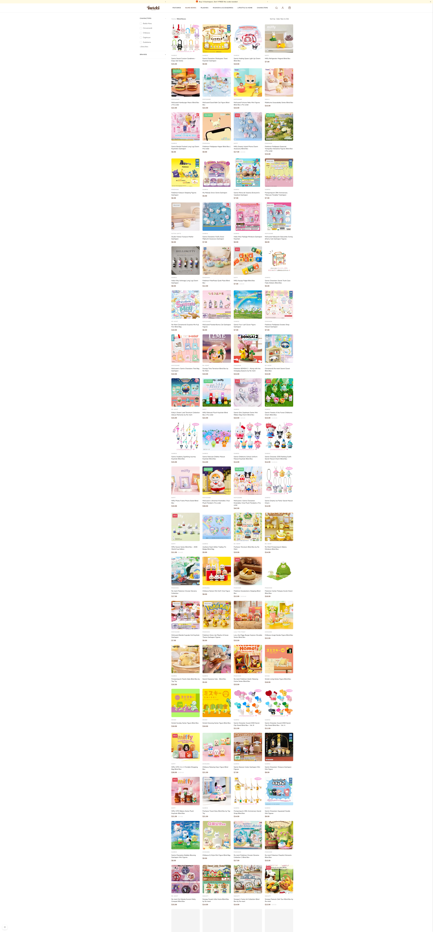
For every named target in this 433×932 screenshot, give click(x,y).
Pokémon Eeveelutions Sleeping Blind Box (247, 592)
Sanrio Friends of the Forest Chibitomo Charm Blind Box (278, 413)
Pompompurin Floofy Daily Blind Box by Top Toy (185, 680)
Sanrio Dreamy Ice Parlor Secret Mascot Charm (279, 502)
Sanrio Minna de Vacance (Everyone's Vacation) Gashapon (247, 194)
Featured (177, 8)
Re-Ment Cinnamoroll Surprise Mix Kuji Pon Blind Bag (185, 326)
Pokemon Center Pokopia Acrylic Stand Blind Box (278, 592)
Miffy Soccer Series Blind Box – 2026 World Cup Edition (184, 548)
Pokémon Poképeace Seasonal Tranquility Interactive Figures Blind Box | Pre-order (279, 148)
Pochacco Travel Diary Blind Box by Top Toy (216, 812)
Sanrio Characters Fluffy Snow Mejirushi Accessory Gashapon (213, 238)
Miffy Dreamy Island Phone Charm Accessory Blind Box (246, 147)
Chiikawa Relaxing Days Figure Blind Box (215, 768)
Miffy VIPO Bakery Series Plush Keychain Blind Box (182, 812)
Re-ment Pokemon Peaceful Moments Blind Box (278, 856)
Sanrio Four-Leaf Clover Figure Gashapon (245, 326)
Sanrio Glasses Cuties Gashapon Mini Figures (247, 768)
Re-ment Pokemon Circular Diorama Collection (184, 592)
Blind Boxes (190, 8)
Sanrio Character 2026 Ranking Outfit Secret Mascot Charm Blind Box (278, 458)
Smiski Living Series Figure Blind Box (278, 679)
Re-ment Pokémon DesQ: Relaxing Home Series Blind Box (246, 680)
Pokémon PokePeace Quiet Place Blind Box (216, 282)
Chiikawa (146, 33)
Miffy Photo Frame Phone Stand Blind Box (184, 502)
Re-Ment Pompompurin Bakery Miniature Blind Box (276, 548)
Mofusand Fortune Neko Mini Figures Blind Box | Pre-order (247, 103)
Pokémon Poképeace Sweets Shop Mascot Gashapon (277, 326)
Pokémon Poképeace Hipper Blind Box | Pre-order (216, 147)
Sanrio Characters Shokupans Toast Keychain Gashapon (215, 59)
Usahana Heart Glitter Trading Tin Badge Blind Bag (214, 548)
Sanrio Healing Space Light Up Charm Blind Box (247, 59)
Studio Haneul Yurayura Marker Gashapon (182, 238)
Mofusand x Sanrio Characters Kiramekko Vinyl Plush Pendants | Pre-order (247, 503)
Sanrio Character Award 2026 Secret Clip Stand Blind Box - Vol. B (246, 724)
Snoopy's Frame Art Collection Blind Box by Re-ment (246, 900)
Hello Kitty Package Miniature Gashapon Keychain (248, 238)
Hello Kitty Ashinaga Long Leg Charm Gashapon (184, 282)
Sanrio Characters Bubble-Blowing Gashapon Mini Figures (183, 856)
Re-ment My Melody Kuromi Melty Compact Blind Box (183, 900)
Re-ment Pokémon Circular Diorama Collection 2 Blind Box (246, 856)
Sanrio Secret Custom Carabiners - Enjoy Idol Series (183, 59)
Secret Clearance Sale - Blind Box (214, 679)
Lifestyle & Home (245, 8)
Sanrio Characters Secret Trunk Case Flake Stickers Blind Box (277, 282)
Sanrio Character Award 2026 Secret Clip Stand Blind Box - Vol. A (278, 724)
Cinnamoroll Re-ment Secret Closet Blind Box (277, 369)
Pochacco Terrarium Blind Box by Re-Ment (247, 548)
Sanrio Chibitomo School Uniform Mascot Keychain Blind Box (245, 458)
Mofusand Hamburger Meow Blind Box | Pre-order (185, 103)
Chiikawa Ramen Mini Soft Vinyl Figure (216, 591)
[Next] (267, 1)
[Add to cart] (196, 50)
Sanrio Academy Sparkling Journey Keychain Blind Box (183, 458)
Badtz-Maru (147, 23)
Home (173, 19)
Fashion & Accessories (223, 8)
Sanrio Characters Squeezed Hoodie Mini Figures (277, 812)
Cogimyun (147, 37)
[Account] (283, 9)
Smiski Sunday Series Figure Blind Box (185, 723)
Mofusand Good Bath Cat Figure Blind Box (216, 103)
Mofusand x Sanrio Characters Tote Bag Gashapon (185, 369)
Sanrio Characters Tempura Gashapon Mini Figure (278, 768)
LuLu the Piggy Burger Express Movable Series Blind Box (248, 636)
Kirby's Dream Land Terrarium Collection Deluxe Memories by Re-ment (185, 413)
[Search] (276, 7)
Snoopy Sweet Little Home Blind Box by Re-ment (216, 900)
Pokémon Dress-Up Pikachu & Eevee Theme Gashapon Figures (215, 636)
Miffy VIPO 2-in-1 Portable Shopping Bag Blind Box (184, 768)
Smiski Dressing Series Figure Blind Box (217, 723)
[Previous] (165, 1)
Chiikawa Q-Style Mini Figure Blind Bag (216, 855)
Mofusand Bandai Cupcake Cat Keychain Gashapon (185, 636)
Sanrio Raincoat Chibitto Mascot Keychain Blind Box (214, 458)
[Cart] (290, 9)
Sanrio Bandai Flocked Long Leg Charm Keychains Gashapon (185, 147)
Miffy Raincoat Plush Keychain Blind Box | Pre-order (215, 413)
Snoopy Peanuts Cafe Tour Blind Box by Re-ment (279, 900)
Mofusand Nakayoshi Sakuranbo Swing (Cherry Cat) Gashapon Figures (279, 238)
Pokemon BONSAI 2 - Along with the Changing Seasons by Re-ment (247, 369)
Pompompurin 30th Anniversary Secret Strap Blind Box (247, 812)
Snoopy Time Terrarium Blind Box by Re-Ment (215, 369)
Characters (262, 8)
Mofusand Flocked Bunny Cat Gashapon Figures (217, 326)
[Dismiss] (430, 1)
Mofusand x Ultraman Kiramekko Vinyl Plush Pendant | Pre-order (216, 502)
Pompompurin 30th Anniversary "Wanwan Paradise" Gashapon (276, 194)
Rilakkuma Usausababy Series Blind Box (279, 102)
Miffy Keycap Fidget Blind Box (244, 281)
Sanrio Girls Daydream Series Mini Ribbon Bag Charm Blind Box (246, 413)
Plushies (204, 8)
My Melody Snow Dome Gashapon (215, 193)
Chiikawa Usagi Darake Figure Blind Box (279, 635)
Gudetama (147, 42)
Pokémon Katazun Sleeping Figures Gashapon (183, 194)
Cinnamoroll (147, 28)
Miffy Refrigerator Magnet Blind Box (277, 58)
